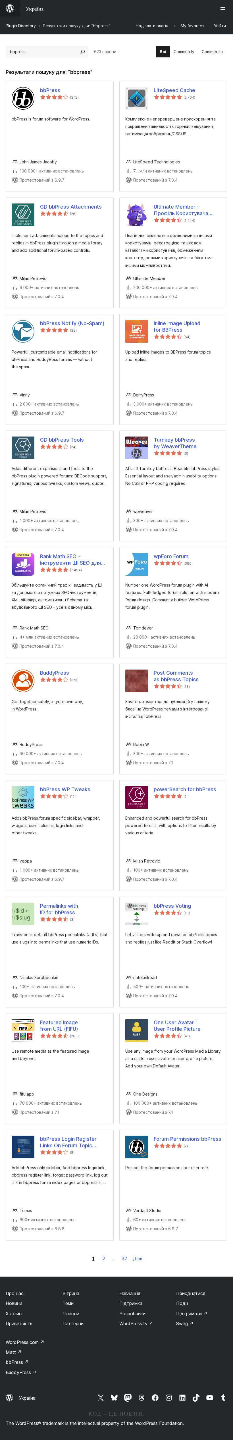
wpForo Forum (171, 556)
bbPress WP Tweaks (65, 789)
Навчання (129, 1293)
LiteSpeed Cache (174, 90)
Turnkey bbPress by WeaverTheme (175, 443)
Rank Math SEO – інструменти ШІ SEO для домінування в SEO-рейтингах (70, 559)
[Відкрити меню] (224, 8)
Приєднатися (190, 1293)
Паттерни (73, 1323)
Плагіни (71, 1313)
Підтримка (130, 1303)
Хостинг (15, 1313)
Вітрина (71, 1293)
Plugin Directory (21, 25)
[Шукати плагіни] (82, 51)
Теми (68, 1303)
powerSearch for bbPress (185, 789)
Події (182, 1303)
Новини (14, 1303)
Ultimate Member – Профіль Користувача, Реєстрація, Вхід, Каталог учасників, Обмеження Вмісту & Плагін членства (186, 210)
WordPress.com (25, 1342)
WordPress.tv (136, 1323)
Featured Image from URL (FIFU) (59, 1025)
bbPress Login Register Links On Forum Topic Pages (68, 1142)
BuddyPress (54, 673)
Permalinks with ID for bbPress (59, 909)
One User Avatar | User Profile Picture (177, 1025)
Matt (14, 1352)
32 (124, 1258)
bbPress (50, 90)
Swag (185, 1323)
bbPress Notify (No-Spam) (72, 323)
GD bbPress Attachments (71, 207)
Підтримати (191, 1313)
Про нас (15, 1293)
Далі (137, 1258)
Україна (27, 1398)
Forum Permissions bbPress (187, 1139)
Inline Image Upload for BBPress (177, 326)
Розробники (132, 1313)
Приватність (19, 1323)
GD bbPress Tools (62, 440)
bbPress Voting (172, 906)
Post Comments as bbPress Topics (176, 676)
